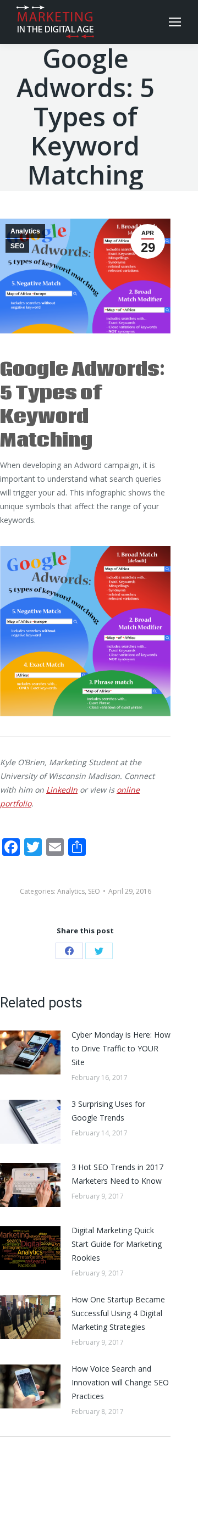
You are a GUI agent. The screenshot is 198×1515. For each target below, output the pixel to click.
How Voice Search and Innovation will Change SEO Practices (120, 1382)
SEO (17, 246)
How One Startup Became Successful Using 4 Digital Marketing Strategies (118, 1313)
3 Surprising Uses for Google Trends (108, 1111)
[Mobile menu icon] (175, 22)
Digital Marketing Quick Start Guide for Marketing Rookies (117, 1244)
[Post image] (30, 1052)
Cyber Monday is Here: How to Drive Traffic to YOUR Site (121, 1048)
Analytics (25, 231)
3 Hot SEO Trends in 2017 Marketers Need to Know (117, 1174)
